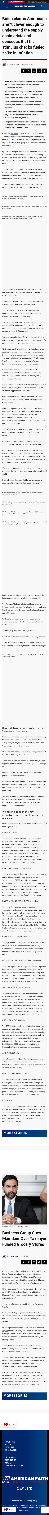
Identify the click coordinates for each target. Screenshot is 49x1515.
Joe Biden (14, 134)
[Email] (34, 71)
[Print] (39, 71)
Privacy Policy (32, 1501)
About (9, 1462)
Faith (8, 1444)
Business (11, 1460)
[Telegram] (44, 71)
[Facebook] (23, 71)
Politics (10, 1441)
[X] (28, 71)
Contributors (14, 1465)
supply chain (17, 178)
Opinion (10, 1457)
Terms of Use (17, 1501)
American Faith (14, 65)
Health (9, 1447)
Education (12, 1450)
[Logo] (24, 7)
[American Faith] (4, 65)
